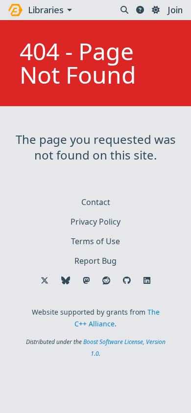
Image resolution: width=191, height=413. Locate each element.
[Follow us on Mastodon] (86, 280)
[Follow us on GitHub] (127, 280)
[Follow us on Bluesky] (65, 280)
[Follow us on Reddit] (106, 280)
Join (175, 10)
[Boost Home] (15, 10)
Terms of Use (95, 241)
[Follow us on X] (44, 280)
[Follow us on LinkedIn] (146, 280)
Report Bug (95, 260)
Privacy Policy (95, 221)
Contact (95, 202)
